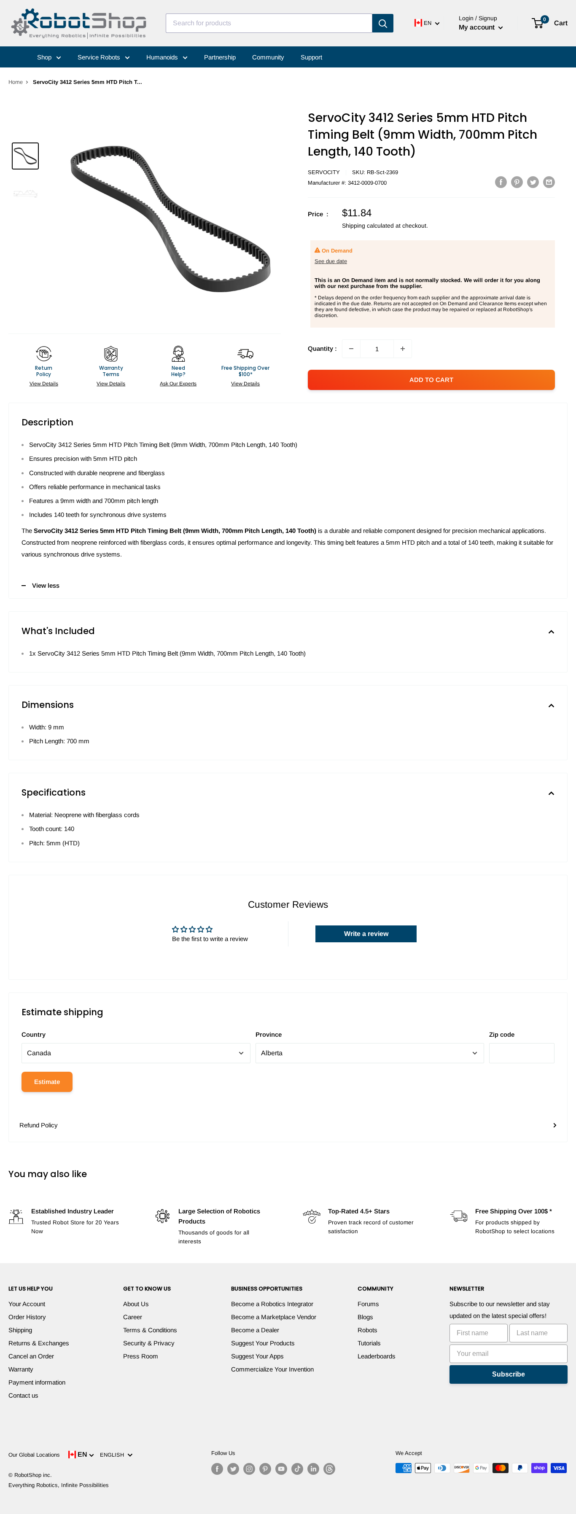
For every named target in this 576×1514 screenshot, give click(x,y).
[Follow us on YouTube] (281, 1469)
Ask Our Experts (178, 384)
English (113, 1455)
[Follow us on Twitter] (233, 1469)
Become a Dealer (255, 1330)
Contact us (23, 1395)
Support (311, 57)
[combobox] (269, 23)
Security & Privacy (149, 1343)
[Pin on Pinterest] (517, 182)
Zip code (501, 1034)
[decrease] (351, 349)
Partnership (220, 57)
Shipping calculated (368, 225)
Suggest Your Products (263, 1343)
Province (269, 1034)
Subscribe (508, 1374)
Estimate (47, 1081)
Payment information (36, 1382)
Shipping (20, 1330)
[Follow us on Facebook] (217, 1469)
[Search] (382, 23)
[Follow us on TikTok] (297, 1469)
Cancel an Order (31, 1356)
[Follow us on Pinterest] (265, 1469)
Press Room (140, 1356)
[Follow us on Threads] (329, 1469)
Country (34, 1034)
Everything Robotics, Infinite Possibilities (58, 1485)
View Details (44, 384)
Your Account (26, 1303)
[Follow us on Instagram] (249, 1469)
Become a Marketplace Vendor (273, 1316)
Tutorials (369, 1343)
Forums (368, 1303)
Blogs (365, 1316)
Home (15, 82)
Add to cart (431, 379)
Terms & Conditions (150, 1330)
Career (132, 1316)
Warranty (20, 1369)
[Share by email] (549, 182)
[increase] (403, 349)
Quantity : (322, 348)
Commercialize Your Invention (272, 1369)
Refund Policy (38, 1125)
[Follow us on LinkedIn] (313, 1469)
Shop (45, 57)
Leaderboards (377, 1356)
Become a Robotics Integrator (272, 1303)
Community (268, 57)
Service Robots (100, 57)
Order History (27, 1316)
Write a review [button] (366, 933)
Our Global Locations (34, 1455)
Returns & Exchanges (38, 1343)
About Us (136, 1303)
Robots (367, 1330)
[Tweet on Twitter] (533, 182)
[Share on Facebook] (501, 182)
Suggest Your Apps (257, 1356)
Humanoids (163, 57)
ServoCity (324, 172)
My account (477, 27)
